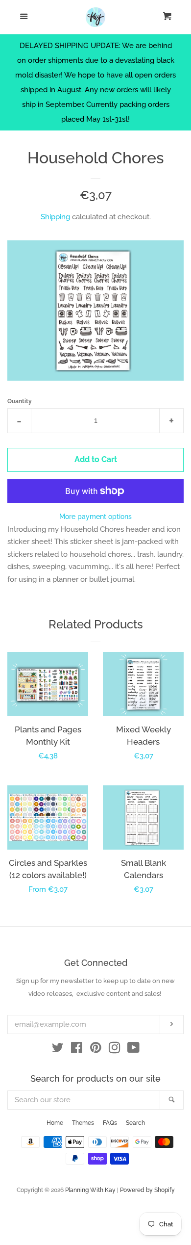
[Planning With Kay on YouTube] (133, 1049)
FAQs (110, 1122)
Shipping (55, 216)
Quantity (19, 401)
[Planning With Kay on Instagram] (114, 1049)
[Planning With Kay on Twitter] (58, 1049)
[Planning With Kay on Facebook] (77, 1049)
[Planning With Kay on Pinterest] (96, 1049)
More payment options (95, 516)
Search (135, 1122)
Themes (83, 1122)
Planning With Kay (90, 1190)
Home (55, 1122)
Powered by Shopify (147, 1190)
